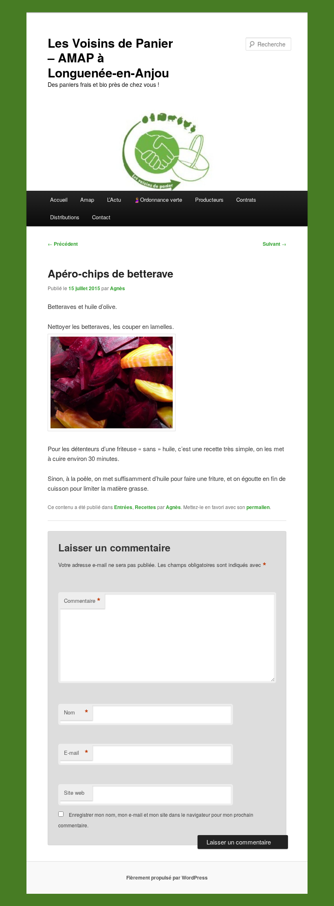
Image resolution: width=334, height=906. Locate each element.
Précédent (63, 243)
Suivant (274, 243)
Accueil (59, 199)
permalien (258, 507)
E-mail (76, 752)
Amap (87, 199)
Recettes (145, 507)
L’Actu (114, 199)
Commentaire (82, 600)
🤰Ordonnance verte (158, 199)
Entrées (123, 507)
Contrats (246, 199)
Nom (76, 712)
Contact (101, 217)
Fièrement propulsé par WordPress (167, 877)
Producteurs (209, 199)
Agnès (117, 288)
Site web (74, 792)
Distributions (64, 217)
